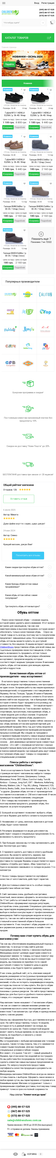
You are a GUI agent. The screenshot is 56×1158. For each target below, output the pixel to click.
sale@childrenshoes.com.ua (24, 1120)
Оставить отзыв (18, 499)
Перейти (9, 64)
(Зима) (47, 162)
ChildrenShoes (7, 647)
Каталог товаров (16, 37)
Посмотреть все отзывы (28, 555)
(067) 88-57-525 (20, 1111)
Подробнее (20, 127)
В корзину (8, 127)
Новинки (28, 83)
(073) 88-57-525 (20, 1115)
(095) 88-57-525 (20, 1106)
